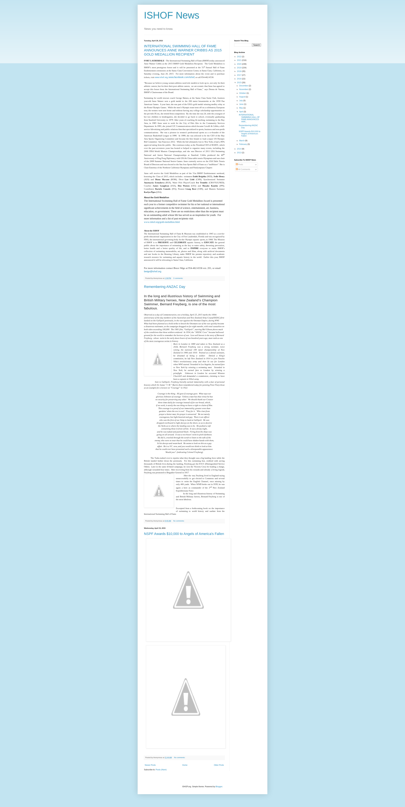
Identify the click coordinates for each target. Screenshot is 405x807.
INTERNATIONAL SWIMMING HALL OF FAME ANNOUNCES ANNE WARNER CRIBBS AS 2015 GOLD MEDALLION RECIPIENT (183, 50)
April (241, 112)
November (244, 89)
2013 (239, 153)
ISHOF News (171, 15)
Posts (240, 164)
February (243, 144)
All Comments (244, 169)
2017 (239, 75)
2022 (239, 57)
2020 (239, 64)
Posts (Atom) (161, 770)
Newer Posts (150, 765)
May (241, 108)
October (242, 93)
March (242, 141)
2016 (239, 79)
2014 (239, 149)
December (244, 86)
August (242, 97)
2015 (239, 82)
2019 (239, 68)
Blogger (219, 786)
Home (184, 765)
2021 (239, 60)
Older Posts (219, 765)
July (241, 100)
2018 (239, 71)
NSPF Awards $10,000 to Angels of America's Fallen (184, 534)
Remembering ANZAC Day (164, 287)
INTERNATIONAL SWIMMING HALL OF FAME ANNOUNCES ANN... (249, 118)
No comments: (179, 521)
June (241, 104)
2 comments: (178, 278)
